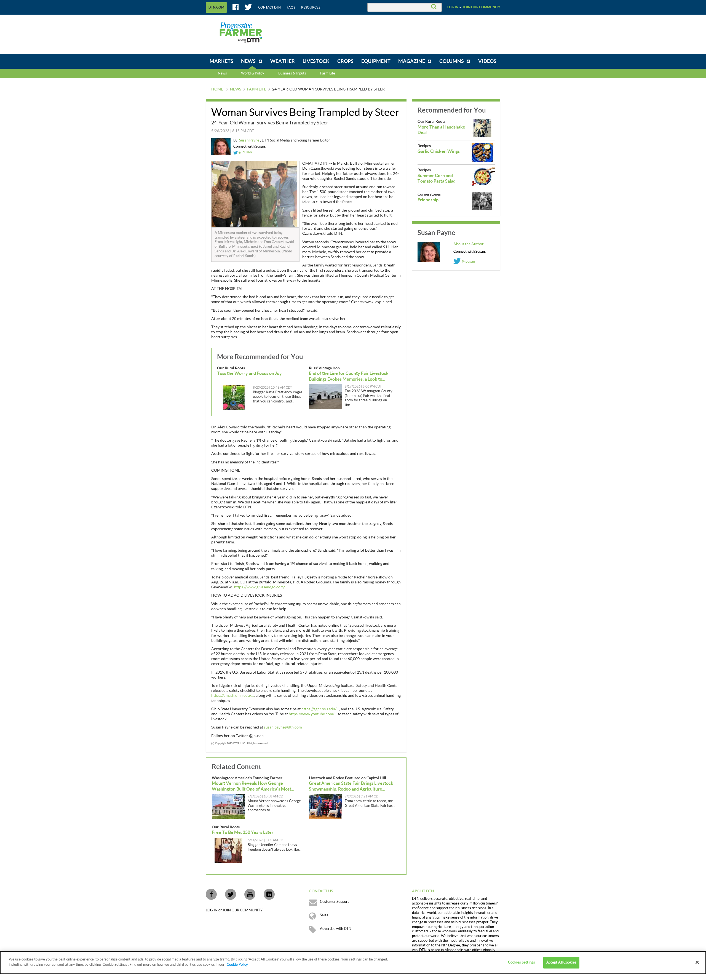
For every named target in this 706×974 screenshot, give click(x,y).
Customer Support (334, 902)
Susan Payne (249, 140)
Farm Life (256, 89)
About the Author (468, 244)
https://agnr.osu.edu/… (320, 709)
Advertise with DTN (335, 929)
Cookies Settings (521, 962)
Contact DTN (269, 7)
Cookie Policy (237, 965)
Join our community (481, 7)
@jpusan (245, 152)
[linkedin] (269, 894)
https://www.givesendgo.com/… (261, 587)
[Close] (697, 962)
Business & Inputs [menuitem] (292, 73)
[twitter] (230, 894)
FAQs (291, 7)
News (222, 73)
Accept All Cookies (561, 962)
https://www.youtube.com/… (313, 714)
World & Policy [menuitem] (252, 73)
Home (217, 89)
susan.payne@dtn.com (283, 727)
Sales (324, 915)
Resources (310, 7)
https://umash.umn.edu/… (232, 696)
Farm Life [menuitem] (327, 73)
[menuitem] (221, 61)
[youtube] (249, 894)
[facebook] (211, 894)
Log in (452, 7)
